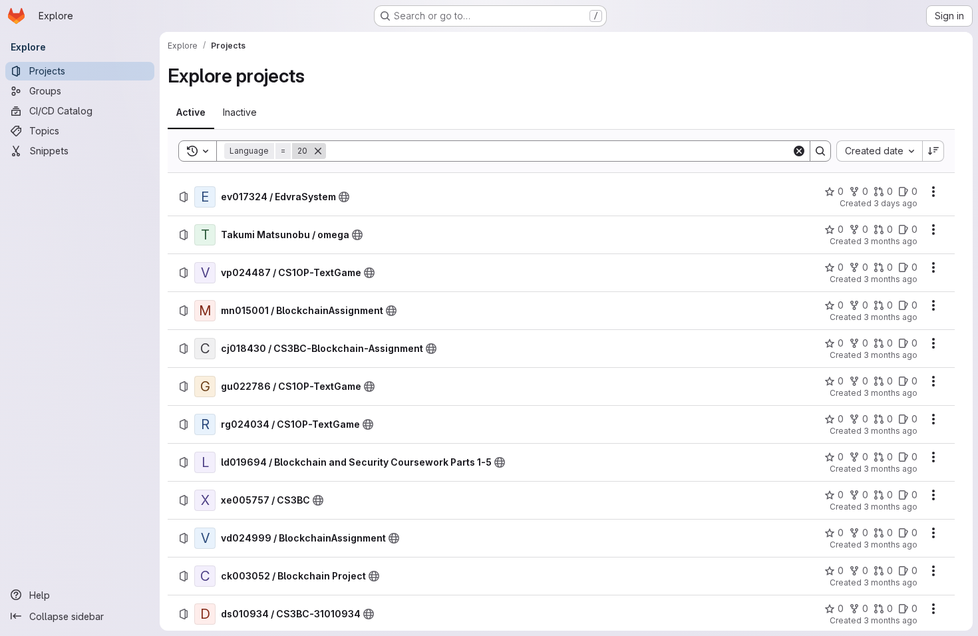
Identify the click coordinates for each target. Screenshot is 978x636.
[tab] (191, 112)
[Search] (820, 151)
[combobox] (879, 151)
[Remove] (318, 151)
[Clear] (799, 151)
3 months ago (890, 241)
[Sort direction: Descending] (933, 151)
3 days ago (895, 203)
